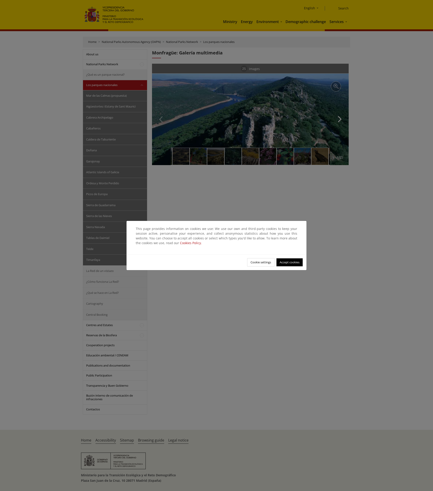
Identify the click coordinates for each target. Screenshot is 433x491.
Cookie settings (261, 262)
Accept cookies (289, 262)
